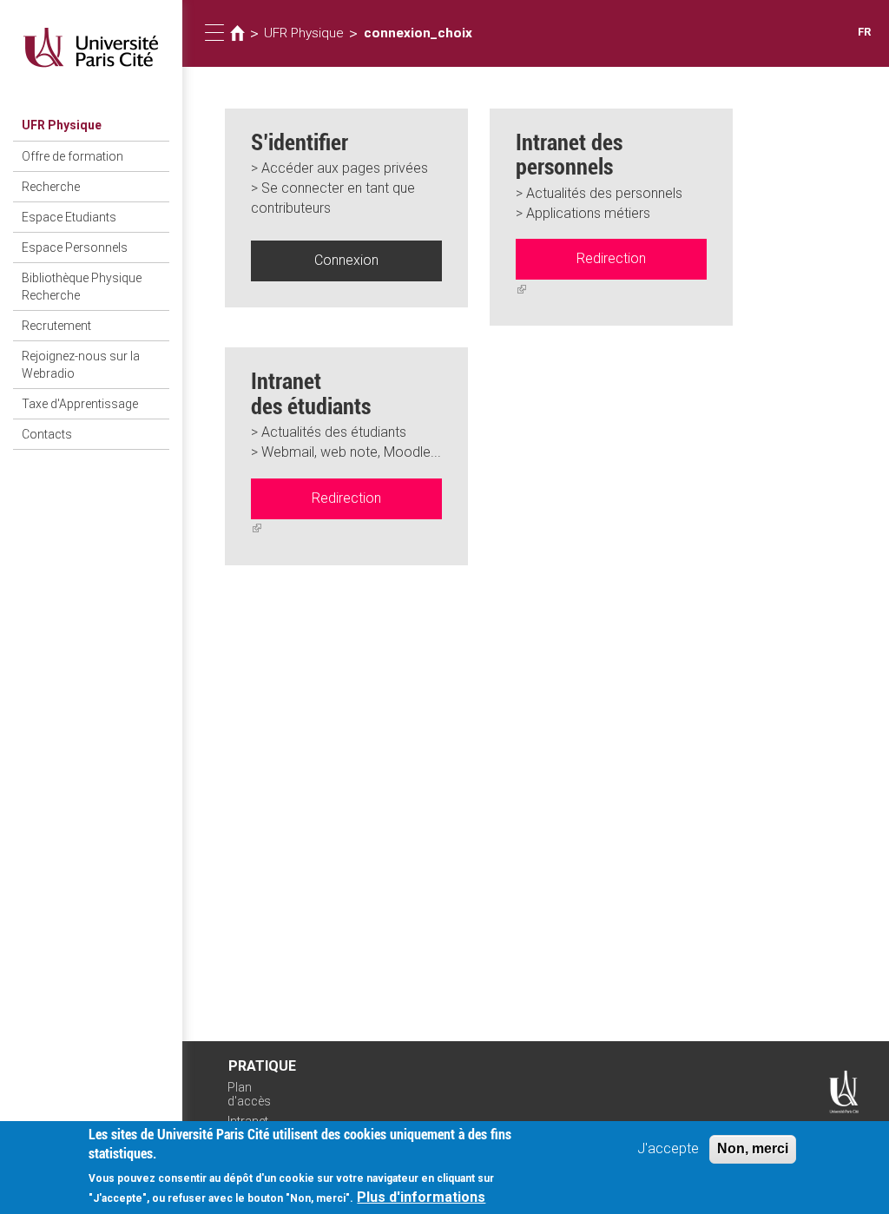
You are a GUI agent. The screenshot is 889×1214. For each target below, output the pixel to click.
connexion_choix (418, 33)
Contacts (47, 434)
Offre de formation (72, 156)
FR (864, 31)
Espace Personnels (75, 247)
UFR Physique (62, 125)
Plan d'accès (249, 1094)
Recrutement (56, 326)
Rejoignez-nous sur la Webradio (81, 364)
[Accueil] (91, 47)
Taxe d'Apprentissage (80, 404)
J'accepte (668, 1148)
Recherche (51, 187)
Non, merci (752, 1148)
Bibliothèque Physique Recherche (82, 286)
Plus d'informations (421, 1197)
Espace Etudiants (69, 217)
